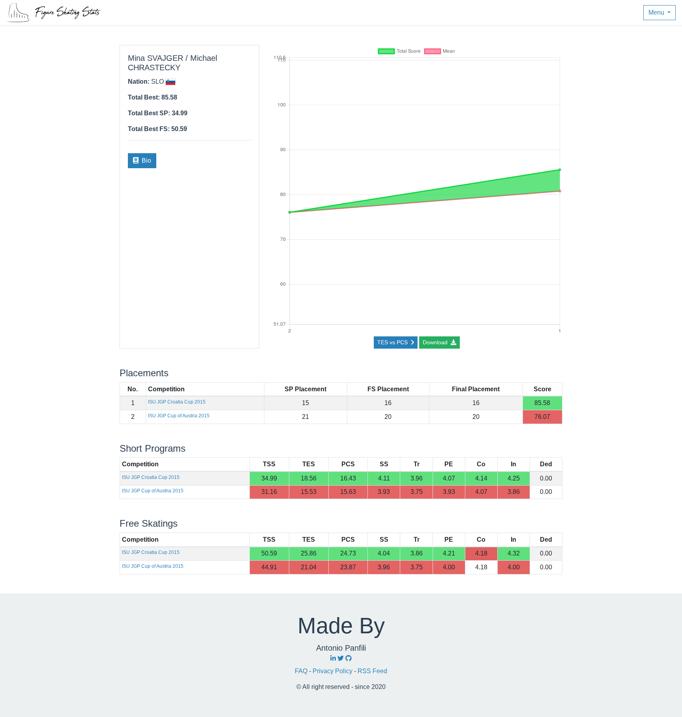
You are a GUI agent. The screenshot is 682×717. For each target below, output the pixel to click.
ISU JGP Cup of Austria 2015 (179, 416)
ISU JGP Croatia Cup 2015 (177, 402)
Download (436, 342)
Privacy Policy (333, 671)
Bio (145, 160)
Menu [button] (657, 12)
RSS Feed (372, 671)
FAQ (302, 671)
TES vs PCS (393, 342)
